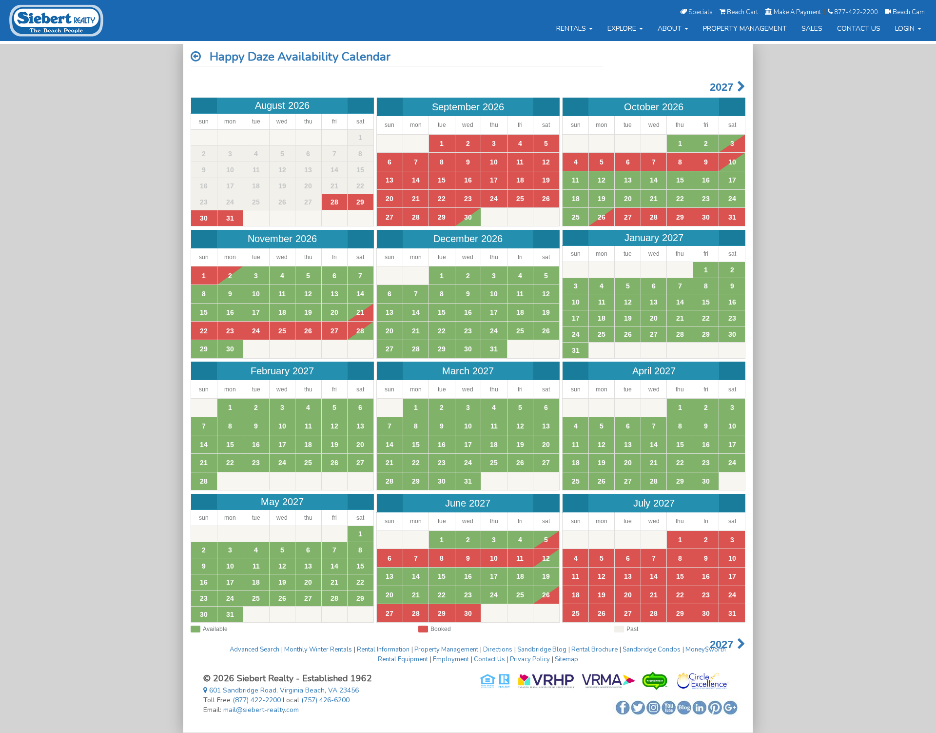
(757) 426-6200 (325, 700)
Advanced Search (254, 649)
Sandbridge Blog (541, 649)
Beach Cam (908, 11)
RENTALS (572, 28)
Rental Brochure (594, 649)
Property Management (446, 649)
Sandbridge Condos (652, 649)
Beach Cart (742, 11)
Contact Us (489, 659)
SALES (811, 28)
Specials (700, 11)
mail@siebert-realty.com (261, 709)
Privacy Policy (530, 659)
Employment (451, 659)
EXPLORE (622, 28)
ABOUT (670, 28)
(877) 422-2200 (257, 700)
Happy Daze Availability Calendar (295, 56)
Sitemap (566, 659)
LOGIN (905, 28)
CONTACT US (858, 28)
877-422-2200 (856, 11)
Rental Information (383, 649)
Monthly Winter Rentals (318, 649)
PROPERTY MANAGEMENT (745, 28)
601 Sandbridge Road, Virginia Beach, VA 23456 (283, 690)
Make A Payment (797, 11)
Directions (497, 649)
